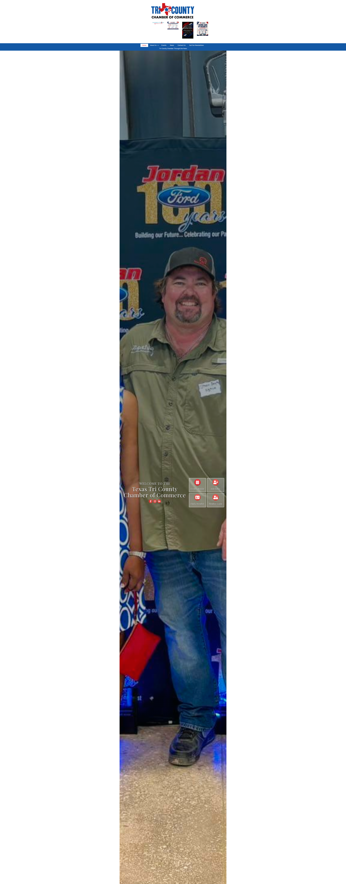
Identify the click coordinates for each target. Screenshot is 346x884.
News (172, 45)
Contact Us (182, 45)
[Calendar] (197, 483)
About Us (153, 45)
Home (144, 45)
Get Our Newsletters (196, 45)
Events (163, 45)
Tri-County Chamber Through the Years (173, 48)
